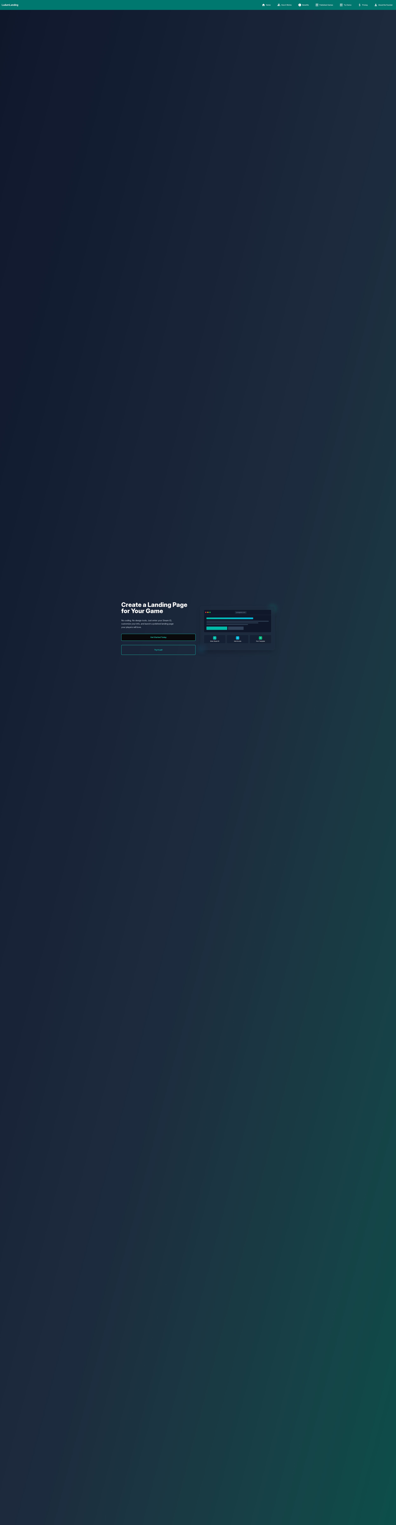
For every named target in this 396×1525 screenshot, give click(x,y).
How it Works (286, 5)
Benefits (305, 5)
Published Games (326, 5)
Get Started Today (158, 637)
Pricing (365, 5)
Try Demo (347, 5)
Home (268, 5)
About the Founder (385, 5)
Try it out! (158, 650)
